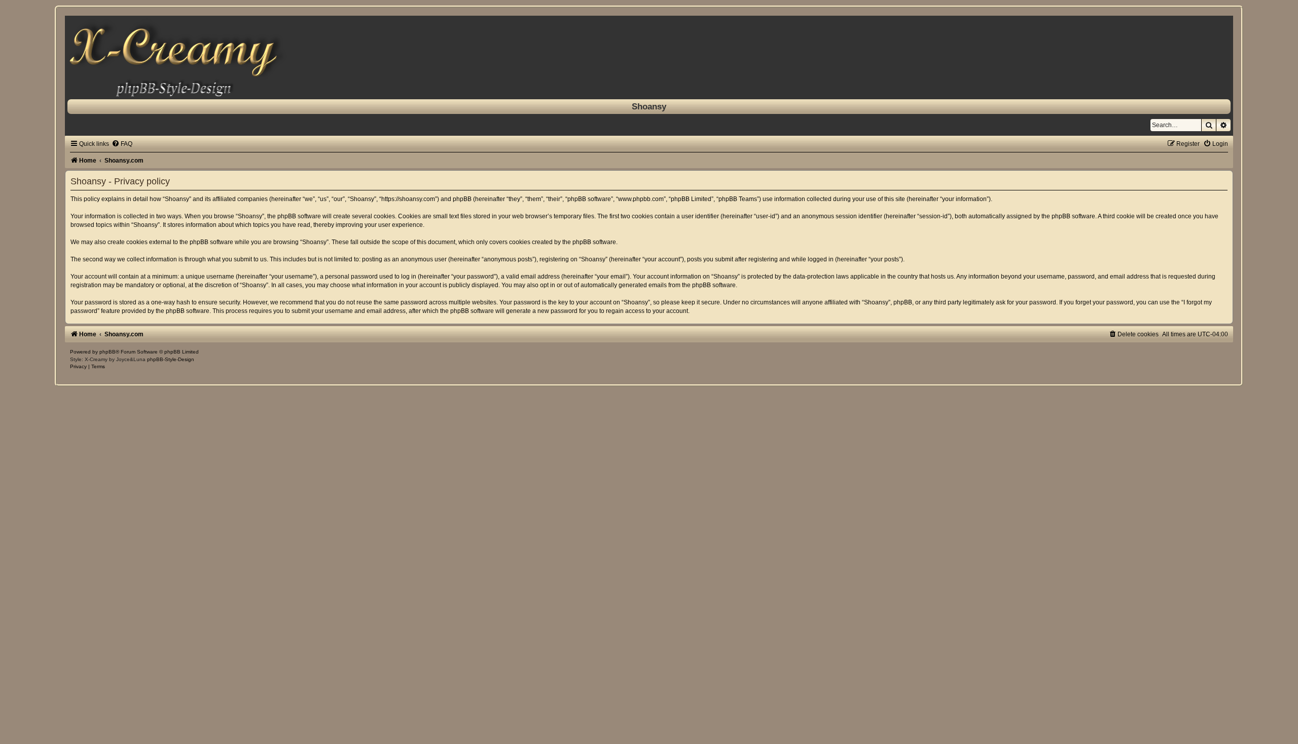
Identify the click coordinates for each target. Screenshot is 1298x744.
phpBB (107, 352)
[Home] (649, 57)
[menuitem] (122, 143)
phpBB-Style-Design (170, 359)
